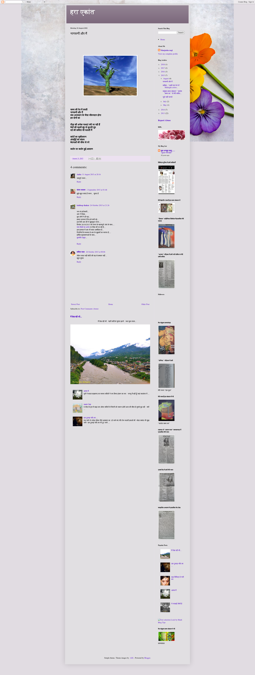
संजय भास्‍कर (81, 189)
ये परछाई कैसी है (176, 603)
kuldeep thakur (83, 205)
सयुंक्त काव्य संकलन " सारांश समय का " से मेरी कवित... (172, 92)
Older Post (145, 304)
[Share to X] (95, 158)
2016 (163, 71)
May (165, 105)
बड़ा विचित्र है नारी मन (177, 578)
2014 (163, 109)
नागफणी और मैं (167, 81)
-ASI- (131, 658)
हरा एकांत (82, 11)
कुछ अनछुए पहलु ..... (168, 150)
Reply (79, 181)
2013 (163, 113)
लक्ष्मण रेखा (87, 404)
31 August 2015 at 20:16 (91, 174)
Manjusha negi (167, 50)
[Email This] (89, 158)
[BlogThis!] (92, 158)
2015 (163, 75)
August (166, 78)
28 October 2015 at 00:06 (95, 252)
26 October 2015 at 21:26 (99, 205)
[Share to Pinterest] (100, 158)
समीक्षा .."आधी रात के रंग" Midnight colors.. (171, 86)
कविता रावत (81, 251)
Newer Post (75, 304)
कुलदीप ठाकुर (81, 237)
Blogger (147, 658)
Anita (79, 174)
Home (110, 304)
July (165, 101)
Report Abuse (164, 120)
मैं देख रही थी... (76, 316)
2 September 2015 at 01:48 (97, 189)
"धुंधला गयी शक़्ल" (166, 152)
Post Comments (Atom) (90, 308)
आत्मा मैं (86, 391)
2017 (163, 68)
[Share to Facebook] (97, 158)
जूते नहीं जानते (167, 97)
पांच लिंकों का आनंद (83, 227)
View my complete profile (168, 54)
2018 (163, 64)
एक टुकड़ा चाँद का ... (91, 417)
